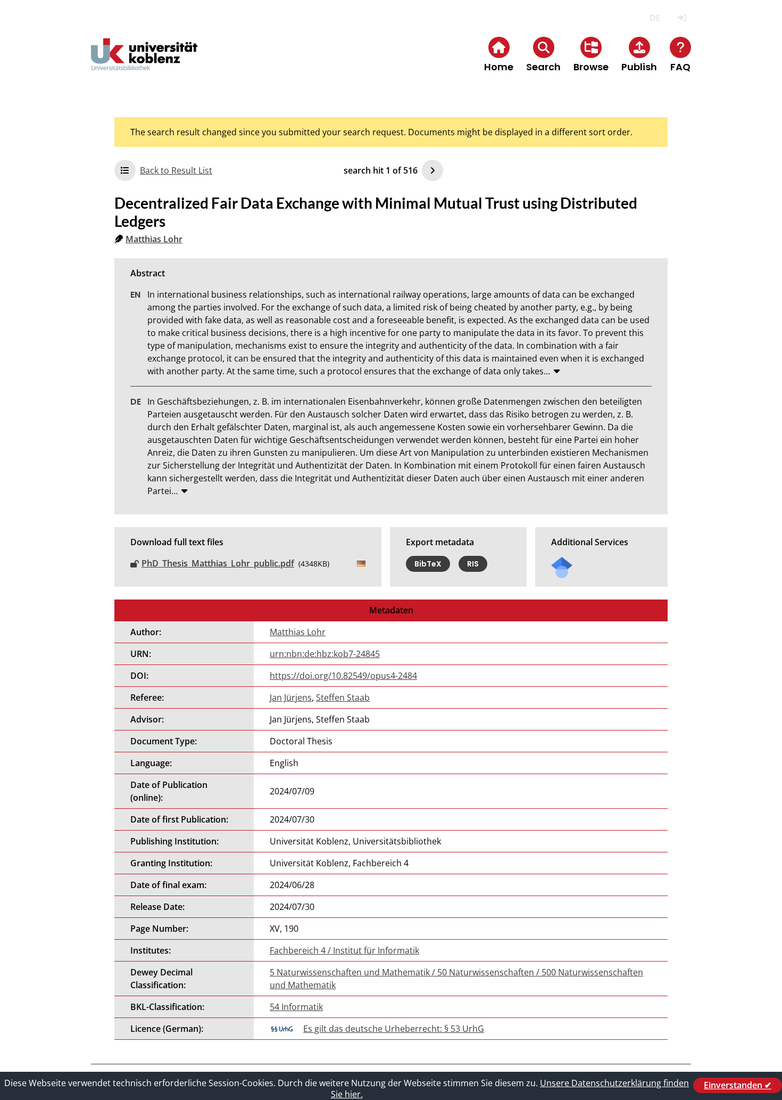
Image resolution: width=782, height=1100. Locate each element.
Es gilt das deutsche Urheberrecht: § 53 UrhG (393, 1029)
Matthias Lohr (154, 239)
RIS (473, 564)
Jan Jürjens (291, 697)
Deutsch (654, 18)
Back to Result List (176, 170)
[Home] (144, 63)
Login (681, 18)
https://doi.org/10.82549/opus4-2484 (343, 676)
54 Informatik (296, 1007)
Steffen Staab (343, 697)
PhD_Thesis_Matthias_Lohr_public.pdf (218, 563)
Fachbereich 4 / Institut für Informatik (344, 950)
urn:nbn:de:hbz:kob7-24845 (325, 654)
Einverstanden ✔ (737, 1085)
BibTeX (428, 564)
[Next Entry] (432, 170)
